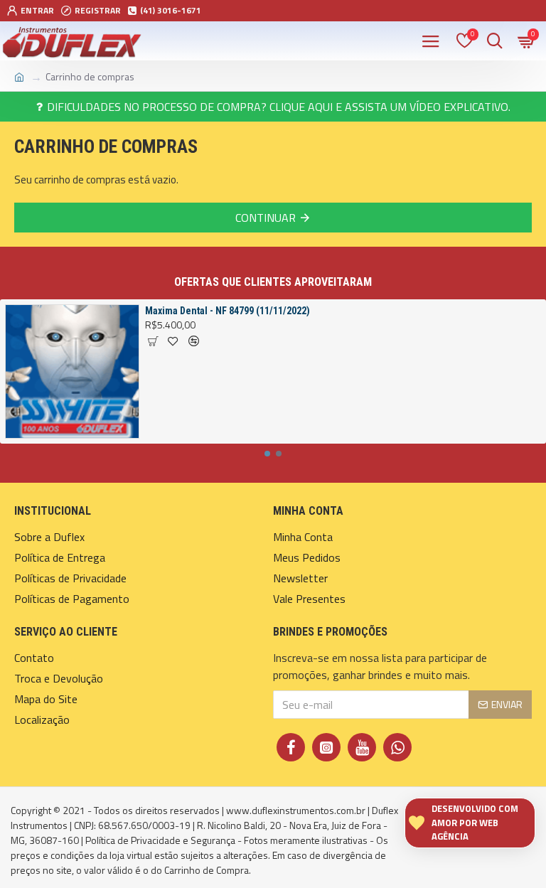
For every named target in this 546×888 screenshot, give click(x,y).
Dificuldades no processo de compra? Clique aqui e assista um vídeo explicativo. (278, 106)
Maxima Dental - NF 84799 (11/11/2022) (227, 310)
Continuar (265, 217)
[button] (267, 453)
